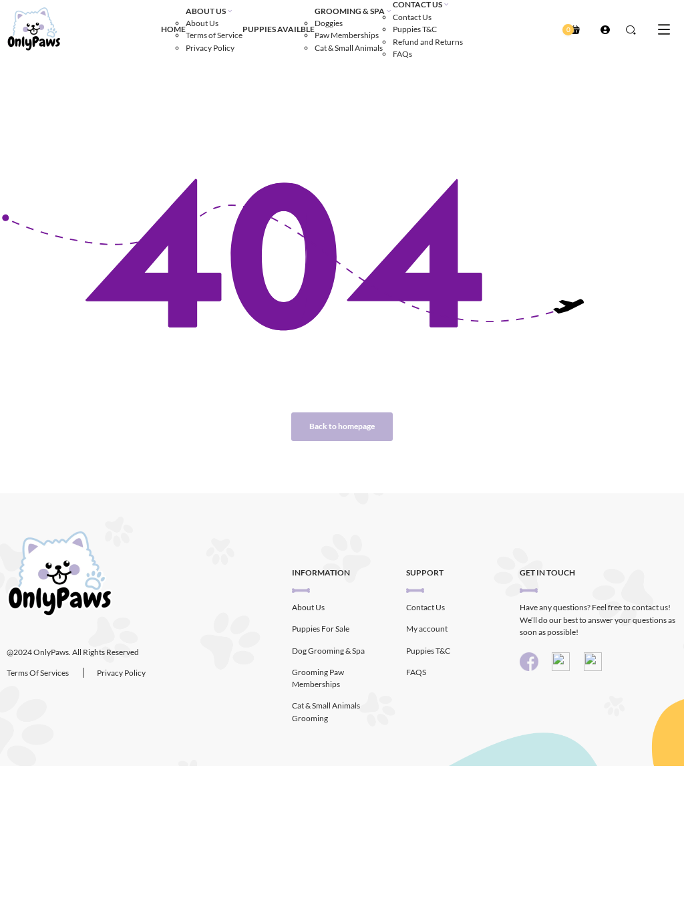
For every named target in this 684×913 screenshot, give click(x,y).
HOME (173, 29)
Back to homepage (342, 426)
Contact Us (412, 17)
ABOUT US (206, 11)
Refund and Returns (428, 42)
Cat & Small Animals (349, 48)
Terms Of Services (38, 673)
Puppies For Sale (320, 629)
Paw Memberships (347, 35)
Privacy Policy (210, 48)
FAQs (402, 54)
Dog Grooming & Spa (328, 651)
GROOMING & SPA (350, 11)
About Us (202, 23)
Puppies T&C (415, 29)
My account (427, 629)
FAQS (416, 672)
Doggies (329, 23)
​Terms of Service (214, 35)
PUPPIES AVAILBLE (278, 29)
